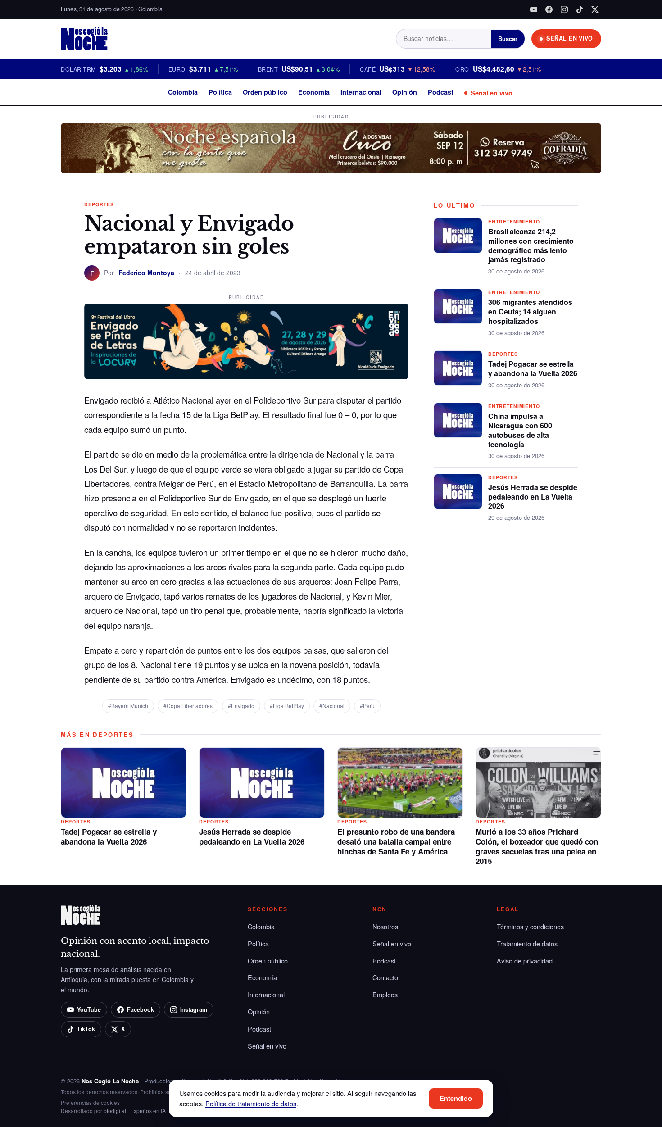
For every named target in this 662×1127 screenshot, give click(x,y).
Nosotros (385, 926)
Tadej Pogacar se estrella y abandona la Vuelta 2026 (532, 368)
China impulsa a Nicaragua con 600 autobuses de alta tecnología (520, 430)
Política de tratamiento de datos (250, 1103)
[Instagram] (564, 9)
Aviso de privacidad (525, 960)
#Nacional (332, 705)
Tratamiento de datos (527, 943)
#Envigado (241, 705)
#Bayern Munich (128, 705)
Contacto (385, 977)
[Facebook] (549, 9)
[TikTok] (579, 9)
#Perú (367, 705)
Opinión (404, 91)
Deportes (99, 204)
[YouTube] (533, 9)
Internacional (360, 91)
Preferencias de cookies (90, 1102)
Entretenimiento (514, 221)
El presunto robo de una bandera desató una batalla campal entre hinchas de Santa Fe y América (396, 841)
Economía (314, 91)
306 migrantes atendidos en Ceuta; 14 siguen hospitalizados (530, 311)
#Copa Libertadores (188, 705)
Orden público (265, 91)
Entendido (456, 1098)
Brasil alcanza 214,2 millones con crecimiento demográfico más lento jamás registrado (531, 245)
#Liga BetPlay (287, 705)
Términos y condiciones (530, 926)
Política (220, 91)
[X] (595, 9)
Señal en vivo (491, 92)
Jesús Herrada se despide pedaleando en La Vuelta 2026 (532, 496)
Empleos (385, 994)
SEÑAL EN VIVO (569, 38)
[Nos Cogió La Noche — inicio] (84, 38)
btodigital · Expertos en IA (135, 1110)
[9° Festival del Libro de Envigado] (246, 341)
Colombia (183, 91)
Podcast (440, 91)
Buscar (507, 38)
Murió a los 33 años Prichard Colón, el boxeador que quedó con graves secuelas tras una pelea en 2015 (537, 846)
